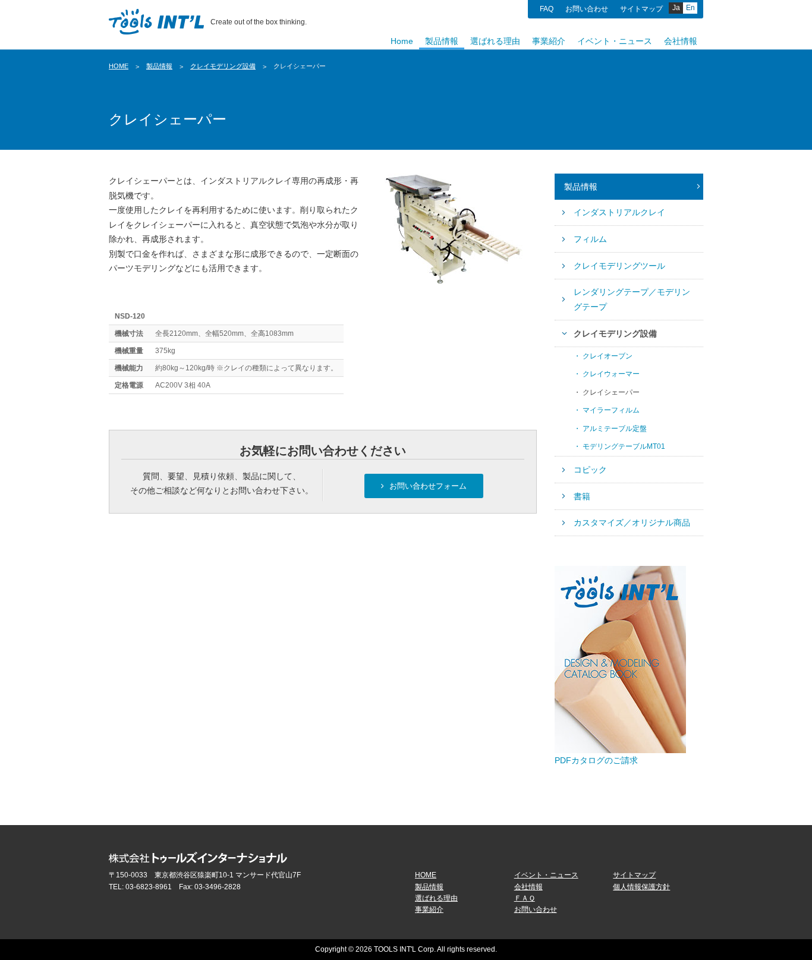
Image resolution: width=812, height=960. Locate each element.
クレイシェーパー (611, 392)
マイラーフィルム (611, 410)
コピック (590, 469)
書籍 (582, 496)
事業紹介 (429, 909)
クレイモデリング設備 (223, 66)
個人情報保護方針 (641, 887)
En (690, 8)
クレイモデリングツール (619, 265)
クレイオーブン (607, 356)
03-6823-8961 (148, 887)
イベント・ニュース (546, 875)
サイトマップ (641, 9)
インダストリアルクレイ (619, 212)
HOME (118, 66)
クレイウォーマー (611, 374)
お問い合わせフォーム (427, 485)
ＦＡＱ (524, 898)
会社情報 (528, 887)
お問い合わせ (586, 9)
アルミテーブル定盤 (615, 428)
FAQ (546, 9)
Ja (676, 8)
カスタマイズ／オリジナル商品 (632, 522)
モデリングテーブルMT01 (624, 446)
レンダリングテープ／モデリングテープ (632, 299)
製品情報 (159, 66)
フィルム (590, 239)
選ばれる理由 (436, 898)
